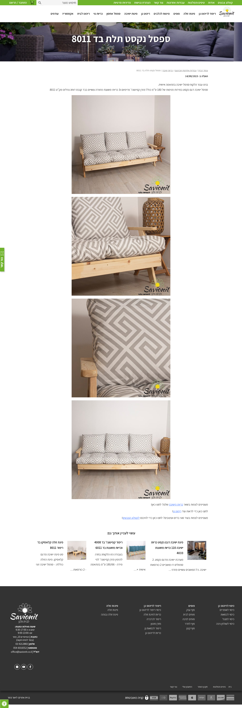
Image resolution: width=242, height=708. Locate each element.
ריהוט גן (145, 13)
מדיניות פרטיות (122, 2)
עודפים (55, 13)
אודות (211, 2)
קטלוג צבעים (225, 2)
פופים (177, 13)
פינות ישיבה (130, 13)
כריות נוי (98, 13)
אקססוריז (67, 13)
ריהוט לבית (83, 13)
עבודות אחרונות (176, 2)
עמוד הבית (203, 70)
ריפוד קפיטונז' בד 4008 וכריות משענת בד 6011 (108, 544)
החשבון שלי (187, 687)
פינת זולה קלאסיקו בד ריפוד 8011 (50, 544)
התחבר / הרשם (18, 2)
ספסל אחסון (114, 13)
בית (230, 687)
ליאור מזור (12, 697)
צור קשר (158, 2)
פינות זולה (189, 13)
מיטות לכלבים (162, 13)
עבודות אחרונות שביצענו (185, 70)
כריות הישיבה (176, 504)
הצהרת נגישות (142, 2)
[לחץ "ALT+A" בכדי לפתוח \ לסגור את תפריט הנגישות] (4, 703)
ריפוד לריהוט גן (207, 13)
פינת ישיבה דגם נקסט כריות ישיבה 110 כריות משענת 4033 (167, 547)
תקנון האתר (203, 687)
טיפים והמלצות (196, 2)
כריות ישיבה (167, 70)
